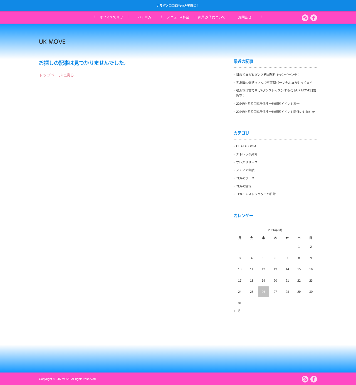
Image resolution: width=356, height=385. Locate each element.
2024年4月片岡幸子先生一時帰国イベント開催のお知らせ (275, 111)
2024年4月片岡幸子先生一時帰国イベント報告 (268, 103)
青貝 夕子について (211, 17)
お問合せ (244, 17)
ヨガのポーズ (245, 178)
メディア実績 (245, 170)
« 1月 (237, 310)
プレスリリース (247, 162)
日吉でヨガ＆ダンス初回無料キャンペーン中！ (268, 74)
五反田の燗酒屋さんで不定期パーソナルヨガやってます (274, 82)
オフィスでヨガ (111, 17)
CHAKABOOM (246, 146)
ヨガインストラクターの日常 (256, 194)
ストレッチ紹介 (247, 154)
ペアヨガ (144, 17)
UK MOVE (52, 41)
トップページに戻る (56, 75)
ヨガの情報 (243, 186)
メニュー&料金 (178, 17)
